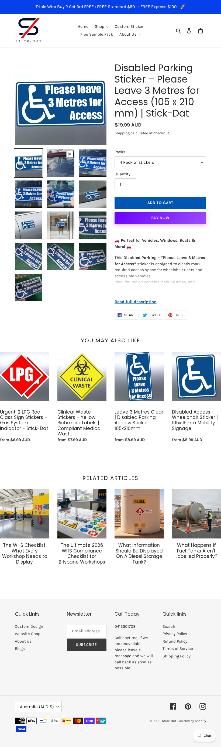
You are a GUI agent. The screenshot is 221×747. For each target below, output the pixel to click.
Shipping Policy (177, 656)
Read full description (136, 301)
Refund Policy (175, 641)
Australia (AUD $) (37, 706)
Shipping (122, 133)
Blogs (20, 648)
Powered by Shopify (191, 721)
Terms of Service (178, 648)
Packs (120, 151)
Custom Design (29, 626)
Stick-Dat (169, 721)
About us (23, 641)
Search (169, 626)
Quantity (122, 174)
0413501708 (125, 626)
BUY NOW (160, 217)
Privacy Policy (175, 633)
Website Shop (27, 633)
